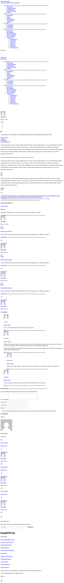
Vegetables (39, 197)
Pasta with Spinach (4, 491)
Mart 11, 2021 (7, 325)
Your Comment (4, 399)
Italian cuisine (35, 195)
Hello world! (3, 209)
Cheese (27, 195)
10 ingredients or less (6, 195)
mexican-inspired (49, 195)
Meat (43, 195)
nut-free (55, 195)
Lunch (40, 195)
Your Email (3, 405)
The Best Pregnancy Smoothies (6, 287)
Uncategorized (4, 206)
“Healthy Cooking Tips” (7, 556)
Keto (6, 452)
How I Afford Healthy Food (8, 539)
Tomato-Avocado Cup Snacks (6, 231)
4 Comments (4, 140)
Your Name (3, 402)
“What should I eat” (5, 564)
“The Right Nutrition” (6, 559)
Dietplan (3, 452)
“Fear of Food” (4, 561)
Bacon (21, 195)
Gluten (30, 195)
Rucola (20, 197)
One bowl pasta (6, 197)
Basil (24, 195)
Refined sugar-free (14, 197)
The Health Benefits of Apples (6, 259)
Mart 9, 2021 (4, 445)
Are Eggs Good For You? (7, 542)
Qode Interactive (9, 573)
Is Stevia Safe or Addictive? (7, 550)
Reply (5, 330)
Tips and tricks (28, 197)
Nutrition (3, 139)
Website (3, 408)
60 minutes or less (15, 195)
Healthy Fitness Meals (6, 545)
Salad (5, 243)
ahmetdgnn (3, 116)
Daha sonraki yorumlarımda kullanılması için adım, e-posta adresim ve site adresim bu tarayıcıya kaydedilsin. (29, 411)
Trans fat (34, 197)
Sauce (23, 197)
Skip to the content (5, 1)
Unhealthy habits (5, 547)
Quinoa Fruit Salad (4, 442)
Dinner (2, 243)
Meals (2, 228)
